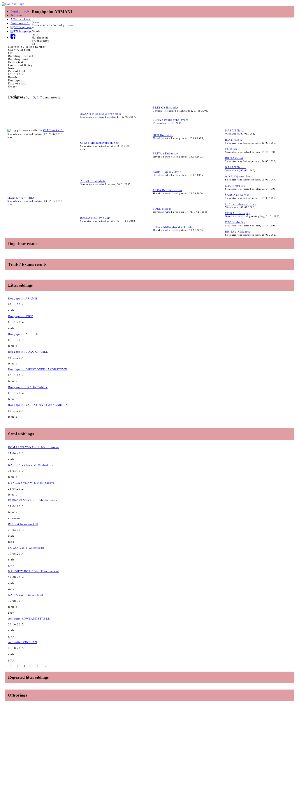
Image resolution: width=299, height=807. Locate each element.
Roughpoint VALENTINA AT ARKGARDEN (38, 404)
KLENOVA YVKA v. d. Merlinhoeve (32, 500)
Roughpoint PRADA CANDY (28, 387)
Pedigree (17, 15)
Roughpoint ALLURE (23, 334)
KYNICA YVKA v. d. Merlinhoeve (31, 482)
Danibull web (20, 11)
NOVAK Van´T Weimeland (26, 547)
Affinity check (21, 19)
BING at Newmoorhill (23, 524)
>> (45, 666)
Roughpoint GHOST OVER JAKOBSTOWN (37, 369)
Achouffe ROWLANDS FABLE (29, 618)
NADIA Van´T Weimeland (25, 595)
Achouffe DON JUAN (22, 642)
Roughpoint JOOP (20, 316)
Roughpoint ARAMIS (23, 298)
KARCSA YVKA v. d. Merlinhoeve (31, 465)
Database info (20, 23)
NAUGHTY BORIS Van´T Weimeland (33, 571)
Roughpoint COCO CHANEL (28, 351)
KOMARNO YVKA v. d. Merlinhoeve (33, 447)
